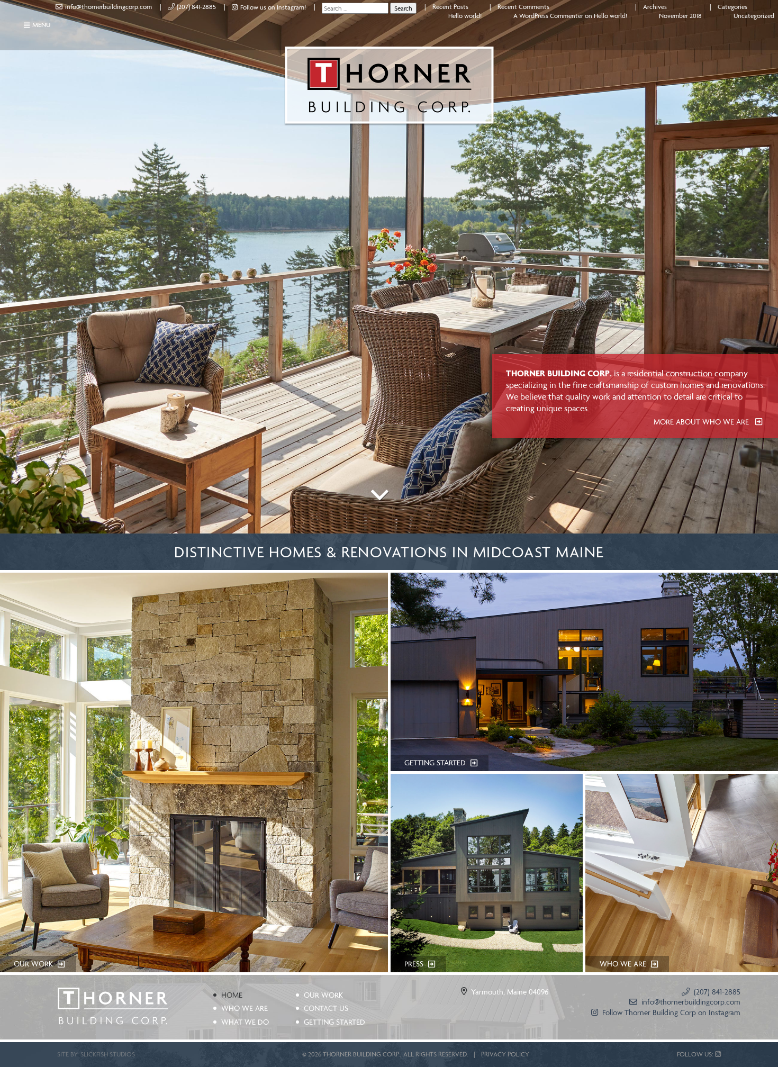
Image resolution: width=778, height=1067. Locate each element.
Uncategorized (754, 16)
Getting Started (334, 1022)
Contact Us (326, 1008)
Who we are (244, 1008)
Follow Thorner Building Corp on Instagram (671, 1012)
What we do (245, 1022)
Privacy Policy (505, 1054)
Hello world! (465, 16)
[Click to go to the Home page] (112, 1007)
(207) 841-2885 (196, 7)
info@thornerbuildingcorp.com (108, 7)
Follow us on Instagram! (273, 7)
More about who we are (702, 422)
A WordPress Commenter (548, 16)
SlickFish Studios (107, 1054)
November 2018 (680, 16)
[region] (389, 267)
